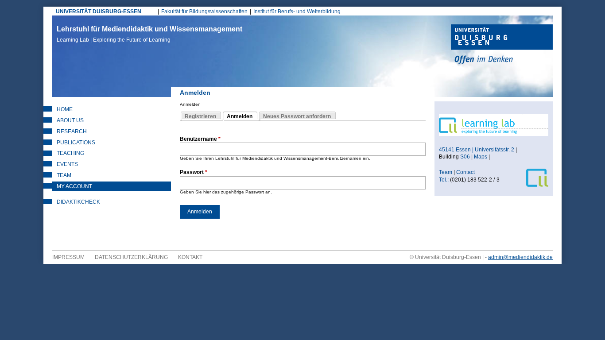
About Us (70, 120)
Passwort (193, 172)
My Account (74, 186)
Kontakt (190, 257)
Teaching (70, 153)
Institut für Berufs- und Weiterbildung (297, 11)
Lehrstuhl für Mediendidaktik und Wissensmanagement (149, 34)
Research (72, 131)
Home (65, 109)
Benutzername (200, 139)
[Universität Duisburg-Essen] (502, 45)
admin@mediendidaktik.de (520, 257)
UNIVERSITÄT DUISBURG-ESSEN (98, 11)
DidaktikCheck (78, 202)
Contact (466, 172)
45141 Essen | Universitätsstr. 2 (476, 150)
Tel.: (444, 180)
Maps (480, 157)
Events (67, 164)
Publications (76, 142)
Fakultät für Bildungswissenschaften (204, 11)
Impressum (68, 257)
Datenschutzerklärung (131, 257)
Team (64, 175)
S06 (465, 157)
